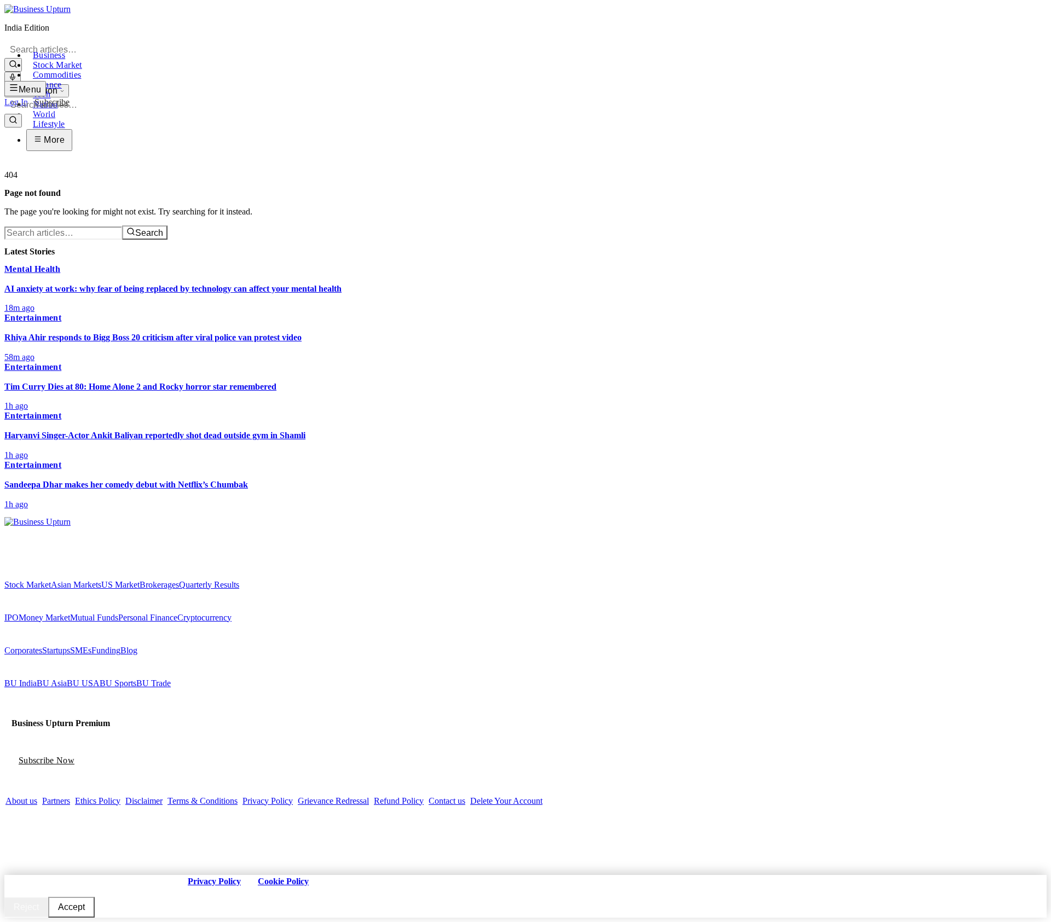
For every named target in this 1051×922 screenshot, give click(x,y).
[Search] (13, 65)
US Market (120, 584)
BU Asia (52, 683)
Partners (56, 800)
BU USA (83, 683)
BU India (20, 683)
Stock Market (57, 64)
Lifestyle (49, 124)
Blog (128, 650)
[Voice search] (12, 78)
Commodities (57, 74)
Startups (56, 650)
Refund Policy (399, 800)
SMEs (80, 650)
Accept (71, 907)
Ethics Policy (97, 800)
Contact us (447, 800)
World (44, 114)
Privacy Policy (267, 800)
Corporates (23, 650)
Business (49, 55)
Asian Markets (76, 584)
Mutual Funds (94, 617)
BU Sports (118, 683)
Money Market (44, 617)
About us (21, 800)
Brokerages (159, 584)
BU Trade (153, 683)
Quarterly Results (209, 584)
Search (149, 232)
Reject (26, 907)
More (53, 139)
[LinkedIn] (39, 532)
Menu (30, 89)
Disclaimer (144, 800)
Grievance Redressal (333, 800)
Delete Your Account (506, 800)
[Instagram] (23, 532)
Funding (105, 650)
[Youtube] (31, 532)
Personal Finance (147, 617)
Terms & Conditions (203, 800)
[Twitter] (16, 532)
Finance (47, 84)
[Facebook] (8, 532)
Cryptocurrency (204, 617)
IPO (11, 617)
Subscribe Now (46, 760)
